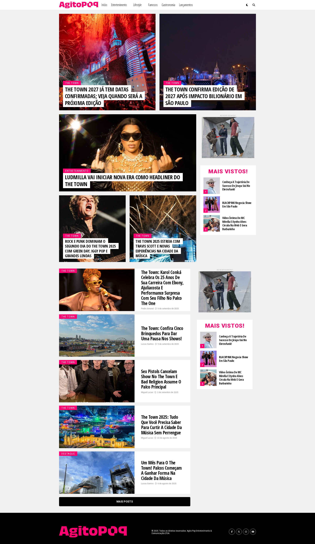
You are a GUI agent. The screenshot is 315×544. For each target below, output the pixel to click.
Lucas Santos (147, 344)
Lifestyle (137, 5)
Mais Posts (124, 501)
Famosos (153, 5)
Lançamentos (186, 5)
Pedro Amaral (147, 308)
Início (104, 5)
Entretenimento (119, 5)
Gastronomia (168, 5)
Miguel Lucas (147, 392)
